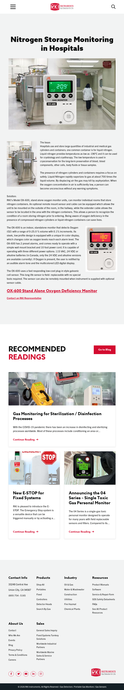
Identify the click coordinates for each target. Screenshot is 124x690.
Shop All (40, 584)
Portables (41, 589)
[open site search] (113, 7)
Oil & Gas (68, 584)
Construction (70, 594)
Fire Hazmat (70, 604)
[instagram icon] (40, 674)
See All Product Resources (99, 610)
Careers (12, 659)
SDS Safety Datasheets (103, 599)
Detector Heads (44, 604)
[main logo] (62, 7)
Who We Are (14, 635)
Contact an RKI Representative (24, 298)
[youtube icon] (26, 674)
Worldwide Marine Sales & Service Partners (45, 656)
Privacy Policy (15, 649)
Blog (10, 644)
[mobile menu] (13, 6)
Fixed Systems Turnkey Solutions (47, 637)
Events (11, 640)
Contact (12, 630)
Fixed (39, 594)
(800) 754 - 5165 (17, 595)
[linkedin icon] (33, 674)
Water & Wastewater (74, 589)
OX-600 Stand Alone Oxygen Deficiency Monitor (52, 290)
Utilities (68, 599)
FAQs (94, 604)
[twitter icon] (18, 674)
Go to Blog (104, 350)
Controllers (41, 599)
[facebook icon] (11, 674)
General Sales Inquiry (46, 630)
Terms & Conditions (17, 654)
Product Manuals (100, 584)
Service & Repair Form (103, 594)
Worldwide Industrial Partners (46, 645)
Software (96, 589)
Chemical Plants (72, 608)
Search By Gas (43, 608)
